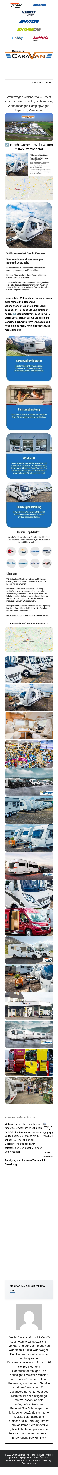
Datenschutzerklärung (41, 1460)
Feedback (10, 1460)
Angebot (49, 1454)
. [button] (21, 329)
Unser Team (15, 1457)
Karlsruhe (10, 1131)
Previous (38, 82)
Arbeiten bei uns (29, 1463)
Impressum (27, 1457)
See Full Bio (36, 1437)
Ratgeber (20, 1460)
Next (48, 82)
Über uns (44, 1457)
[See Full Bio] (45, 1437)
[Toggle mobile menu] (51, 65)
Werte (36, 1457)
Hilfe (28, 1460)
